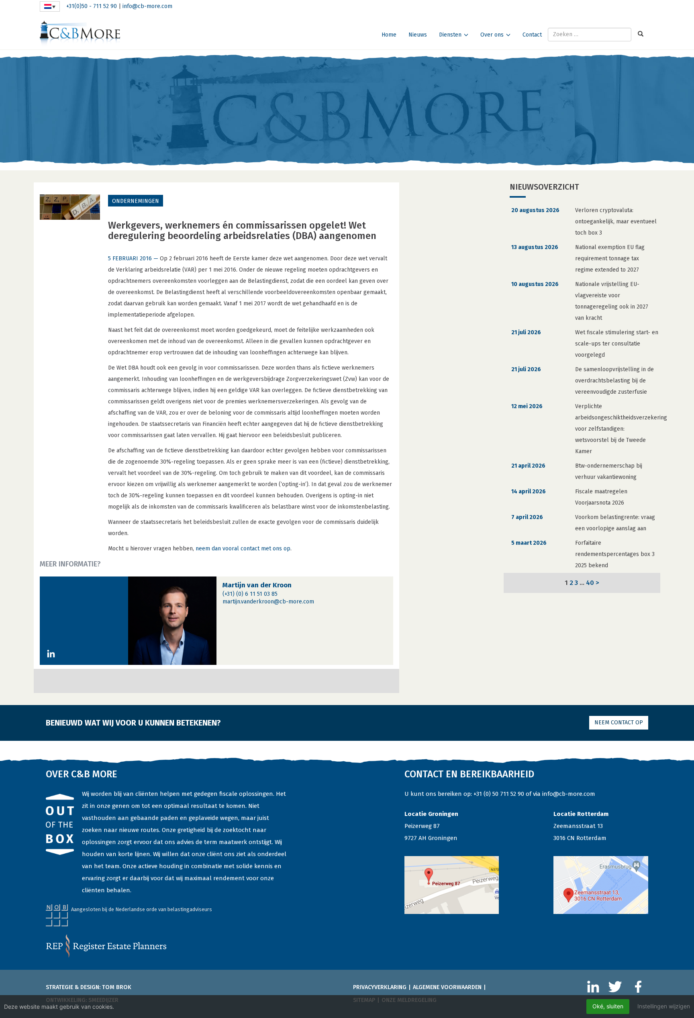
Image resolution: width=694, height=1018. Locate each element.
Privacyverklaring (379, 987)
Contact (532, 34)
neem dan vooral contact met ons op (243, 548)
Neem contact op (618, 722)
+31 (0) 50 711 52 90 (499, 793)
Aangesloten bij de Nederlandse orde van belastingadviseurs (141, 909)
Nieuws (417, 34)
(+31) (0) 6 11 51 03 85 (250, 594)
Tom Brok (116, 987)
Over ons (492, 34)
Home (389, 34)
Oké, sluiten (607, 1006)
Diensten (450, 34)
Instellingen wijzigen (663, 1006)
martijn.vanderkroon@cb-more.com (268, 601)
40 (590, 583)
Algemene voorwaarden (447, 987)
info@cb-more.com (147, 6)
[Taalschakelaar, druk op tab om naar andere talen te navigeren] (50, 6)
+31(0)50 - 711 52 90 (91, 6)
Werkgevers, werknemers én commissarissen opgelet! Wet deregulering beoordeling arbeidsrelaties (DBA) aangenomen (242, 230)
